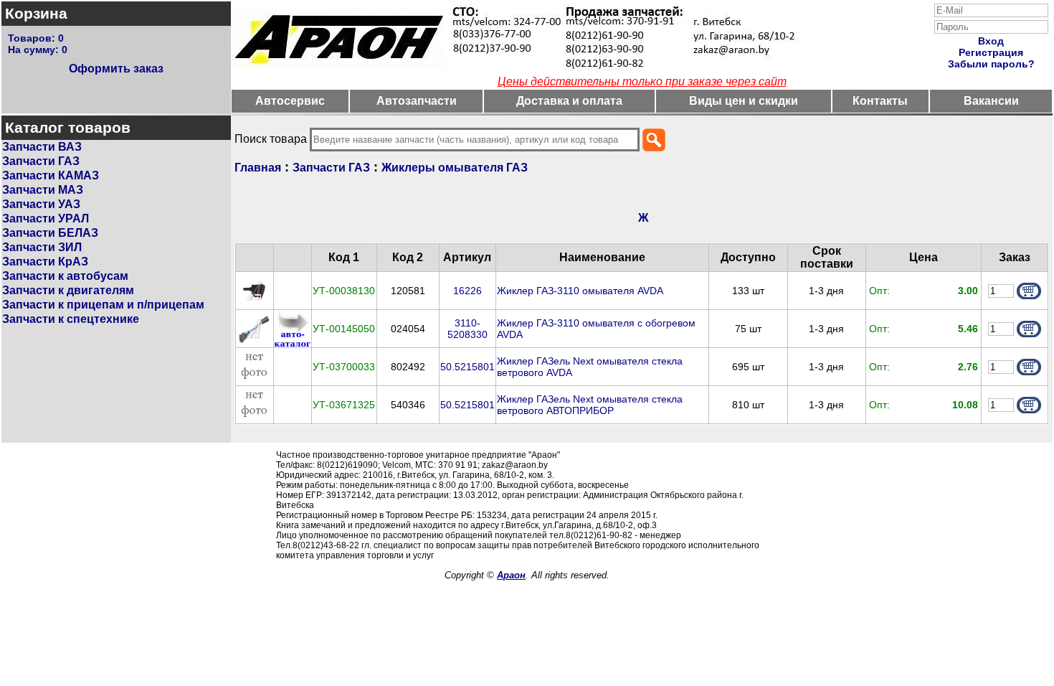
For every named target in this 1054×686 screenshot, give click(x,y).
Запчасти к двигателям (68, 290)
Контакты (880, 101)
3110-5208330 (467, 329)
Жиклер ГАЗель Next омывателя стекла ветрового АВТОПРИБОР (590, 405)
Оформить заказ (116, 68)
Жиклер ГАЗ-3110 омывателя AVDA (580, 291)
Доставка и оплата (569, 101)
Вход (991, 41)
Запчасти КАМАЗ (50, 175)
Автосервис (290, 101)
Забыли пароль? (991, 64)
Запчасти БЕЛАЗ (50, 233)
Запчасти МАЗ (42, 190)
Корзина (36, 13)
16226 (467, 291)
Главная (257, 167)
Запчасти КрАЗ (45, 261)
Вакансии (991, 101)
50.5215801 (467, 367)
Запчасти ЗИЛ (42, 247)
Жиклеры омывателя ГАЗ (454, 167)
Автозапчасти (416, 101)
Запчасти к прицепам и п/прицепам (103, 305)
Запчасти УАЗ (41, 204)
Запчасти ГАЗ (41, 161)
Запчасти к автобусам (65, 276)
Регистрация (991, 52)
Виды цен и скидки (743, 101)
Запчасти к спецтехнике (70, 319)
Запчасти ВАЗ (42, 147)
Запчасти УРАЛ (45, 218)
